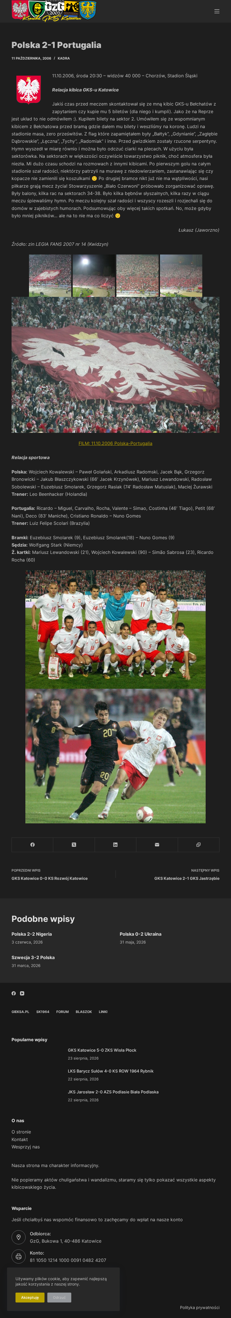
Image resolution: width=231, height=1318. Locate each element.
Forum (62, 1012)
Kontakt (20, 1139)
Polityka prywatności (199, 1307)
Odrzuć (59, 1297)
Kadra (64, 58)
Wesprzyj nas (26, 1147)
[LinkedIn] (115, 845)
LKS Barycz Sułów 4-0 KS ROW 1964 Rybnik (111, 1071)
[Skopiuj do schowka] (198, 845)
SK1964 (42, 1012)
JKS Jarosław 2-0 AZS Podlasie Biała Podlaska (113, 1091)
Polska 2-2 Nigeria (32, 934)
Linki (103, 1012)
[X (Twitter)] (74, 845)
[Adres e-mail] (157, 845)
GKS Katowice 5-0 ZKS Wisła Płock (102, 1050)
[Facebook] (32, 845)
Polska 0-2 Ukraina (140, 934)
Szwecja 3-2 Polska (33, 957)
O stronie (21, 1132)
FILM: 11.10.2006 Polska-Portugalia (115, 443)
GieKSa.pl (20, 1012)
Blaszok (84, 1012)
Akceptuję (30, 1297)
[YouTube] (22, 993)
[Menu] (216, 11)
